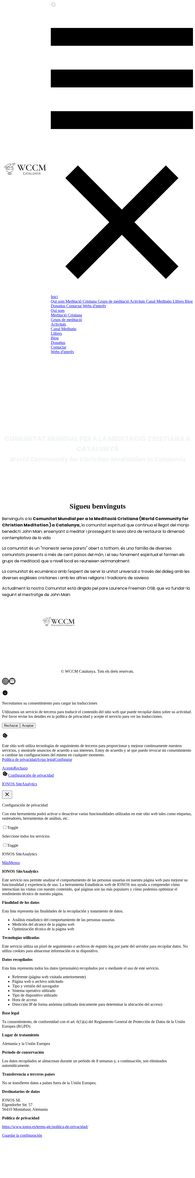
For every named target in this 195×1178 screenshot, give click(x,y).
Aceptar (28, 725)
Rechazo (21, 768)
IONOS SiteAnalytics (19, 784)
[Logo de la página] (26, 176)
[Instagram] (5, 683)
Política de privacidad (19, 759)
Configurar (63, 759)
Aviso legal (46, 759)
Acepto (8, 768)
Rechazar (11, 725)
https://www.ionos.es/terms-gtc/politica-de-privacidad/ (45, 1126)
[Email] (12, 683)
